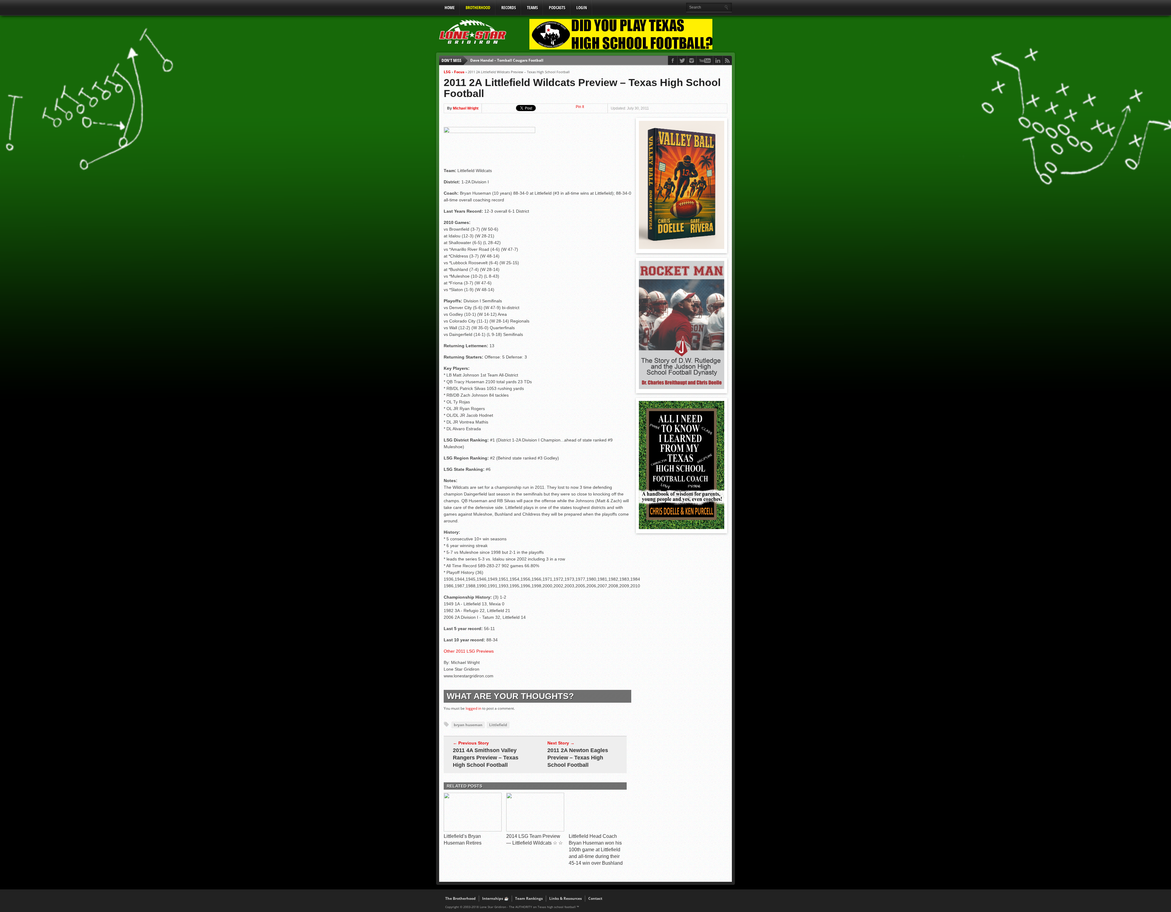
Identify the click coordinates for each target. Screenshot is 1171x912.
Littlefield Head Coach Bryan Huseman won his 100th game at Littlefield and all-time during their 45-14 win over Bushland (596, 850)
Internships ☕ (495, 898)
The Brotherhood (460, 898)
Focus (459, 71)
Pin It (580, 107)
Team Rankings (529, 898)
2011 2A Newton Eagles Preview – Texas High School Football (577, 757)
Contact (595, 898)
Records (508, 7)
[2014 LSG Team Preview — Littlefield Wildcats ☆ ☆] (535, 829)
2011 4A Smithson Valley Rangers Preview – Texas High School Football (485, 757)
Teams (532, 7)
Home (450, 7)
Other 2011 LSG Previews (469, 651)
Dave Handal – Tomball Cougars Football (506, 60)
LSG (447, 71)
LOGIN (581, 7)
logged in (473, 708)
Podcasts (557, 7)
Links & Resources (565, 898)
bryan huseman (468, 724)
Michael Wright (465, 108)
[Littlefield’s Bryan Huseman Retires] (473, 829)
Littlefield (498, 724)
